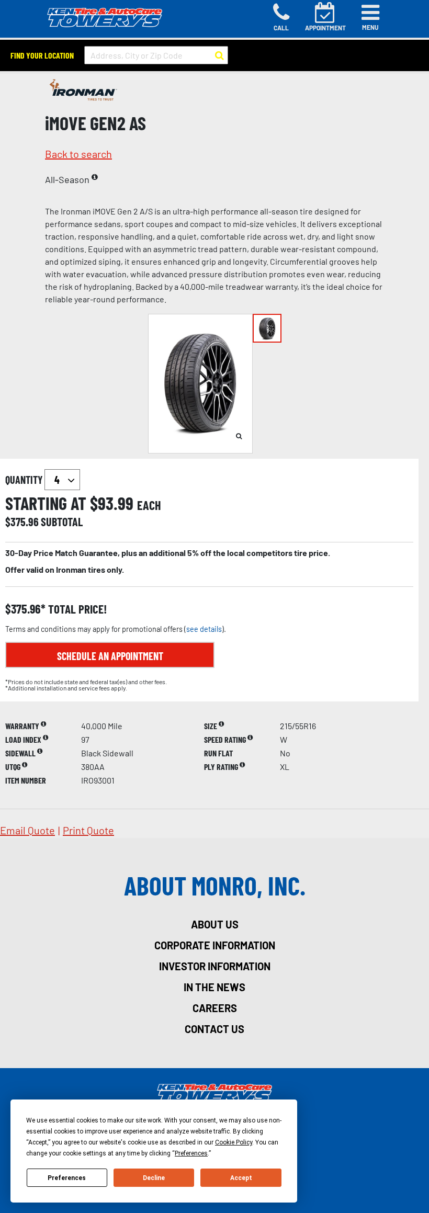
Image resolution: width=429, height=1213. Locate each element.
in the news (214, 987)
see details (204, 629)
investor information (214, 966)
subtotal (62, 521)
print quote (88, 830)
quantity (24, 479)
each (149, 505)
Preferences (67, 1178)
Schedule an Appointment (110, 656)
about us (215, 924)
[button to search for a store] (219, 55)
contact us (214, 1029)
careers (215, 1008)
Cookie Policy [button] (233, 1142)
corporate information (214, 945)
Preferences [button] (191, 1153)
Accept (241, 1178)
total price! (76, 609)
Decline (154, 1178)
